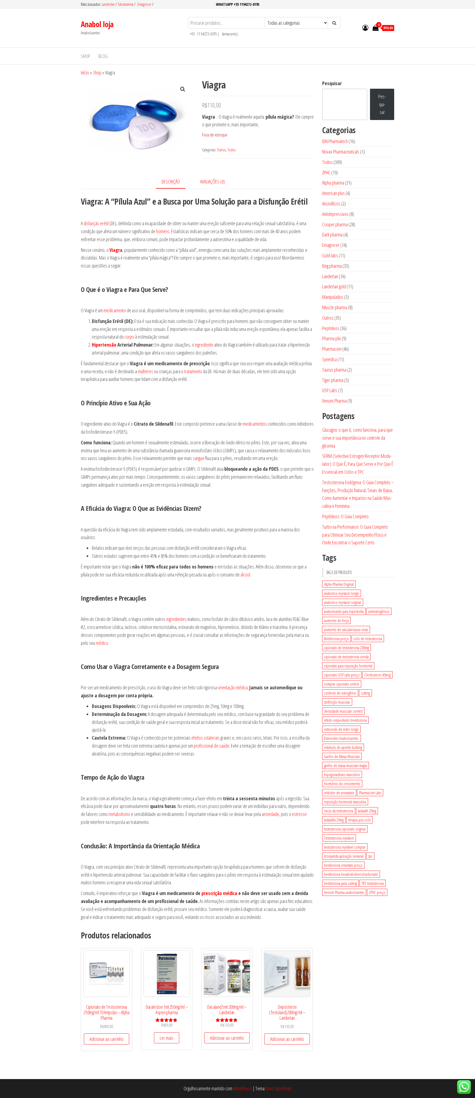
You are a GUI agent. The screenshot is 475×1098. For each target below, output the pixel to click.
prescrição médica (219, 893)
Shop (85, 56)
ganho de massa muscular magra (345, 765)
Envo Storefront (278, 1088)
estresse (299, 814)
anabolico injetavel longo (341, 593)
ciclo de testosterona (368, 638)
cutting (365, 693)
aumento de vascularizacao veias (346, 629)
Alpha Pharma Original (339, 584)
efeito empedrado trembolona (345, 720)
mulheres (145, 371)
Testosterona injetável (339, 838)
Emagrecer (144, 4)
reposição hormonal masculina (345, 801)
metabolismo (119, 814)
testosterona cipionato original (345, 829)
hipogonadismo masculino (342, 774)
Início (85, 72)
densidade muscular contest (343, 711)
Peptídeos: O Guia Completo (345, 516)
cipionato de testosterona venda (346, 656)
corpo (129, 336)
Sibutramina (126, 4)
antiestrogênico (379, 611)
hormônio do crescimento (342, 783)
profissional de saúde (211, 745)
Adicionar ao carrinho (106, 1039)
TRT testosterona (372, 883)
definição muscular (337, 702)
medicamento (115, 310)
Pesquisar (332, 83)
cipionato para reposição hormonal (348, 665)
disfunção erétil (96, 223)
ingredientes (176, 619)
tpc (370, 856)
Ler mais (166, 1038)
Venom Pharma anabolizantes (344, 892)
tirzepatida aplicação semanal (344, 856)
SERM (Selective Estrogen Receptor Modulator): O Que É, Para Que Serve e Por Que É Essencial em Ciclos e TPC (357, 464)
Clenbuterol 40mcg (377, 675)
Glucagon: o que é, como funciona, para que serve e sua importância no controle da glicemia (357, 438)
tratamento (193, 371)
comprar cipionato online (341, 684)
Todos (231, 149)
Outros (221, 149)
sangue (198, 458)
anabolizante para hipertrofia (344, 611)
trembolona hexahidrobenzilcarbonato (351, 874)
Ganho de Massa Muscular (342, 756)
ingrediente (204, 344)
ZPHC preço (377, 892)
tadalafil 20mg (367, 810)
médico (102, 643)
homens (162, 231)
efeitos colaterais (205, 737)
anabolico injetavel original (342, 602)
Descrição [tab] (171, 181)
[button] (183, 89)
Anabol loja (97, 24)
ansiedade (270, 814)
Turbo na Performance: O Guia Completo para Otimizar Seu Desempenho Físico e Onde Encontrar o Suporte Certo (355, 534)
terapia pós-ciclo (359, 820)
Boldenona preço (336, 638)
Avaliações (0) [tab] (212, 181)
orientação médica (233, 687)
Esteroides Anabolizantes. (341, 738)
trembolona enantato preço (343, 865)
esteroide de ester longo (341, 729)
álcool (245, 574)
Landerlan (108, 4)
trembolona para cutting (340, 883)
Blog (103, 56)
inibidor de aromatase (339, 792)
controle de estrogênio (340, 693)
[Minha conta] (365, 27)
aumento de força (336, 620)
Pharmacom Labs (370, 792)
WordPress (242, 1088)
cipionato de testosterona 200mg (346, 647)
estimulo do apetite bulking (343, 747)
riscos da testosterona (338, 810)
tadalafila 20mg (334, 820)
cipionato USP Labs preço (342, 675)
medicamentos (255, 423)
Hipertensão (104, 344)
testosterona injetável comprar (345, 847)
